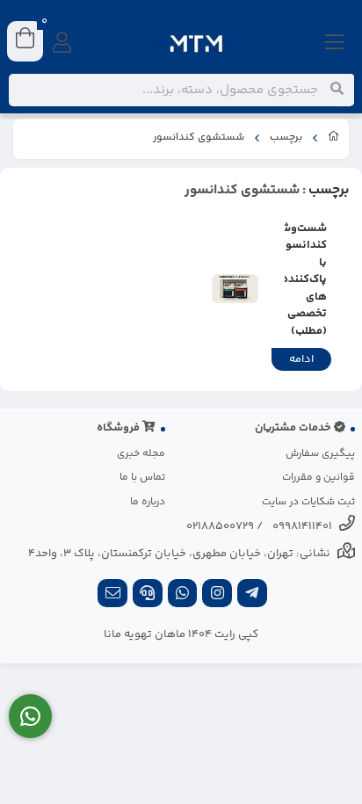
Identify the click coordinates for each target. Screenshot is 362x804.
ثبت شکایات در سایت (308, 502)
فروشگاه (119, 428)
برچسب (286, 138)
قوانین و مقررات (318, 477)
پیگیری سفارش (320, 453)
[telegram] (252, 595)
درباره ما (147, 502)
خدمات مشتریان (294, 428)
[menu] (335, 44)
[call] (147, 595)
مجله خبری (141, 453)
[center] (337, 89)
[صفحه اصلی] (334, 139)
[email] (112, 595)
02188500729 (220, 526)
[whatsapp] (182, 595)
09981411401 (302, 526)
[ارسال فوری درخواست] (30, 716)
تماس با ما (142, 477)
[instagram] (217, 595)
